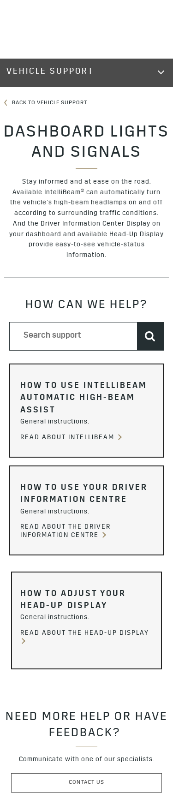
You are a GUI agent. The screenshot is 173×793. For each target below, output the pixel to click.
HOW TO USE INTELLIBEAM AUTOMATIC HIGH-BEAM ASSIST (83, 399)
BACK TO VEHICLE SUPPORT (49, 103)
